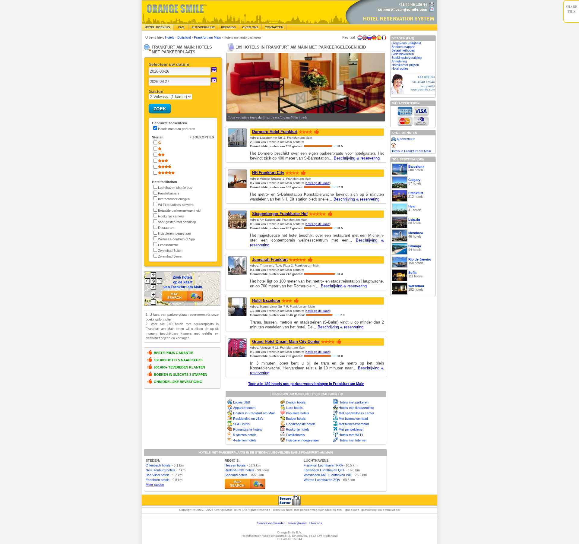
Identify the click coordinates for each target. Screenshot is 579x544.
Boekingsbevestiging (406, 57)
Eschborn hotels (157, 480)
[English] (364, 37)
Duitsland (184, 37)
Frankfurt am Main (208, 37)
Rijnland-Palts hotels (239, 470)
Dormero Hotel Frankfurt (274, 131)
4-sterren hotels (244, 440)
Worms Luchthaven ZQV (322, 480)
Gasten (156, 91)
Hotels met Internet (352, 440)
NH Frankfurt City (268, 172)
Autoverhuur (203, 27)
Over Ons (250, 27)
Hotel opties (400, 68)
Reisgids (228, 27)
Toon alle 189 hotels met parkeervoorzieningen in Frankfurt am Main (306, 384)
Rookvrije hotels (297, 429)
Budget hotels (296, 418)
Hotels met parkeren (354, 402)
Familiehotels (295, 435)
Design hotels (296, 402)
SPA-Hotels (241, 424)
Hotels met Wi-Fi (351, 435)
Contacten (274, 27)
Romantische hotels (247, 429)
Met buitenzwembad (353, 418)
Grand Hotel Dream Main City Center (286, 341)
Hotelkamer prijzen (405, 65)
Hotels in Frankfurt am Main (411, 151)
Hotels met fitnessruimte (356, 408)
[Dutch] (359, 37)
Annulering (399, 61)
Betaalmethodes (403, 50)
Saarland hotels (236, 475)
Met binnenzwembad (354, 424)
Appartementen (244, 408)
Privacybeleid (297, 523)
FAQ (180, 27)
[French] (383, 37)
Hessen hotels (235, 465)
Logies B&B (241, 402)
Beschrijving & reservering (357, 158)
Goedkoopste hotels (300, 424)
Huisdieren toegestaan (302, 440)
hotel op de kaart (318, 183)
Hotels (170, 37)
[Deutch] (374, 37)
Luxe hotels (294, 408)
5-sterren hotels (244, 435)
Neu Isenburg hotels (160, 470)
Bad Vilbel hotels (157, 475)
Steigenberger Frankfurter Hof (280, 213)
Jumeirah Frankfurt (270, 259)
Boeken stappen (403, 47)
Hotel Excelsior (266, 300)
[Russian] (369, 37)
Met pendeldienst (351, 429)
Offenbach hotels (158, 465)
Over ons (315, 523)
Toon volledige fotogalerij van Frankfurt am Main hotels (267, 117)
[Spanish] (379, 37)
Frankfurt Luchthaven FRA (323, 465)
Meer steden (155, 484)
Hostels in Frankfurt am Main (254, 413)
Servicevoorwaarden (271, 523)
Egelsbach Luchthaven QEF (324, 470)
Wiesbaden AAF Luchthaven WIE (328, 475)
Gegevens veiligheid (406, 43)
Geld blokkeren (402, 54)
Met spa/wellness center (356, 413)
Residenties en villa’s (248, 418)
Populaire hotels (297, 413)
